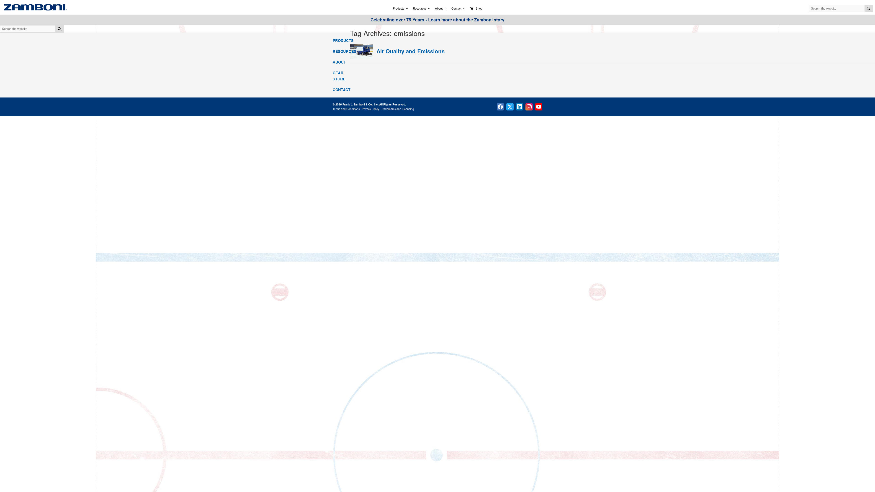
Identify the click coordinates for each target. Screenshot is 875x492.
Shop (479, 8)
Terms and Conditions (346, 109)
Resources (419, 8)
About (439, 8)
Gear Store (339, 76)
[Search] (869, 8)
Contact (456, 8)
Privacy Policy (370, 109)
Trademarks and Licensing (397, 109)
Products (398, 8)
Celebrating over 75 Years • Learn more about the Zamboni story (437, 19)
